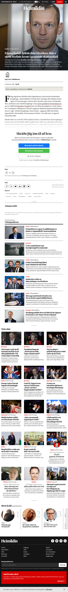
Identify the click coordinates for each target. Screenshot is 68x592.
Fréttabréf (49, 550)
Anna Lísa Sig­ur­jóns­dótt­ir (11, 193)
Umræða (4, 556)
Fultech (21, 193)
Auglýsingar (49, 556)
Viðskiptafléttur (14, 49)
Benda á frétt (50, 554)
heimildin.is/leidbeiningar (41, 160)
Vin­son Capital (37, 196)
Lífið (25, 550)
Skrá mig (62, 565)
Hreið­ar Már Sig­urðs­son (38, 193)
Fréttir (7, 49)
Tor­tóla (14, 196)
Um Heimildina (50, 552)
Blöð (25, 556)
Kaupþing (52, 193)
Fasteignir (27, 554)
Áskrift (48, 547)
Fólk (2, 552)
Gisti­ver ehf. (27, 193)
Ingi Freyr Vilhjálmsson (12, 79)
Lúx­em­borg (8, 196)
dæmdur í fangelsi (24, 106)
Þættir (26, 552)
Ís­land (47, 193)
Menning (4, 554)
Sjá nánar (49, 589)
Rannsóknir (4, 550)
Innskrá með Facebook (34, 145)
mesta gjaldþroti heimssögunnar (49, 104)
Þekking (26, 547)
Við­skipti (30, 196)
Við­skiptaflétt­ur (22, 196)
